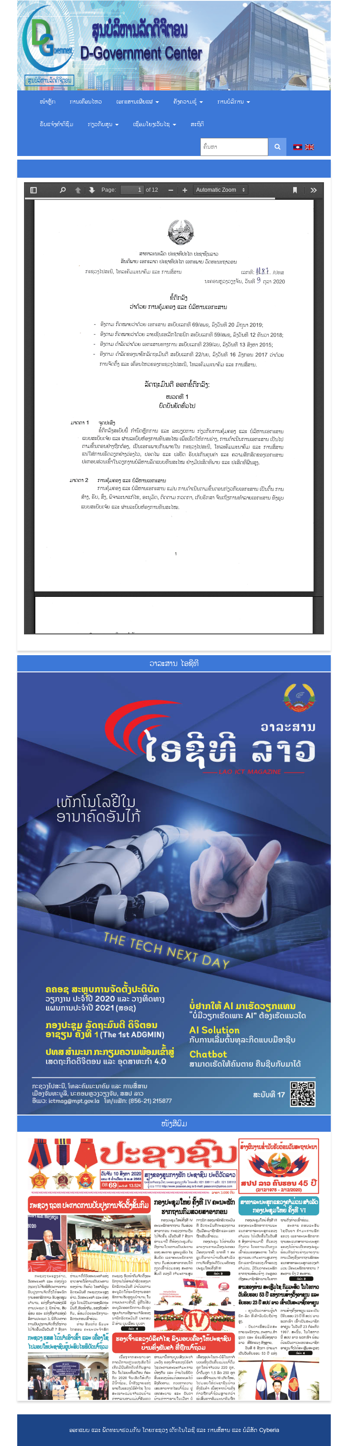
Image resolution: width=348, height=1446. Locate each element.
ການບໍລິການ (232, 101)
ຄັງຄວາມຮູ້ (186, 101)
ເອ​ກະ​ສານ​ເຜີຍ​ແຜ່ (135, 101)
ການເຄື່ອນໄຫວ (86, 101)
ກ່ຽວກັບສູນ (101, 124)
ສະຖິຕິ (197, 124)
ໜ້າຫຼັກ (47, 101)
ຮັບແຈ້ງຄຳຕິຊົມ (56, 124)
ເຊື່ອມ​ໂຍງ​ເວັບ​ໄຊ (152, 124)
